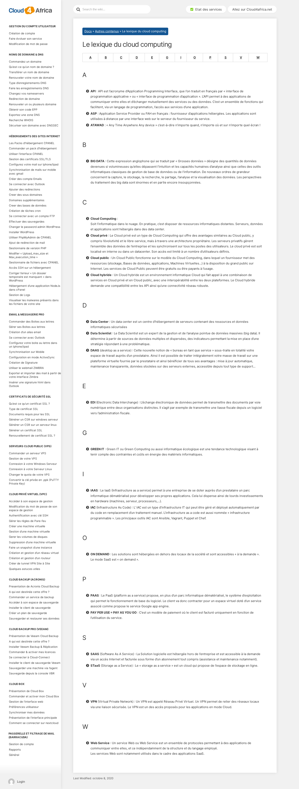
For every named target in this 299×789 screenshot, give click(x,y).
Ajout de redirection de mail (27, 242)
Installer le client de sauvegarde (30, 607)
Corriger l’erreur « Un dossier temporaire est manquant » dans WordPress (30, 277)
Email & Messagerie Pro (26, 314)
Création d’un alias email (25, 332)
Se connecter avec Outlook (27, 184)
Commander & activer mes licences (32, 652)
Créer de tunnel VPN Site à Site (29, 563)
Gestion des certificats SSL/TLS (30, 159)
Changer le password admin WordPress (34, 226)
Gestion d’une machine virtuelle (29, 531)
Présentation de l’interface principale (33, 717)
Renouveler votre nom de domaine (31, 77)
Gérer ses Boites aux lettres (27, 326)
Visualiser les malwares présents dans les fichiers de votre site (34, 302)
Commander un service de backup (31, 597)
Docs (88, 31)
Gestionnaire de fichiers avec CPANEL (34, 262)
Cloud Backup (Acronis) (27, 579)
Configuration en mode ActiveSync (32, 357)
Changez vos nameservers (26, 93)
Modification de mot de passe (28, 44)
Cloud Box (16, 684)
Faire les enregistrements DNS (29, 88)
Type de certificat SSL (23, 409)
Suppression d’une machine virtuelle (32, 542)
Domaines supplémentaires (26, 200)
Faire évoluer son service (25, 38)
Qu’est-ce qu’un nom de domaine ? (31, 66)
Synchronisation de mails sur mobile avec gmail (32, 171)
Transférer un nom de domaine (29, 72)
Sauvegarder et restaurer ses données (34, 618)
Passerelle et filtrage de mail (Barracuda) (31, 735)
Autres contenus (107, 31)
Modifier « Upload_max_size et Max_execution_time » (28, 255)
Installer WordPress (21, 232)
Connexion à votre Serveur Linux (30, 469)
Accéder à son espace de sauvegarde (34, 602)
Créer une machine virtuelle (27, 526)
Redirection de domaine (24, 98)
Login (21, 782)
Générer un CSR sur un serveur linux (33, 424)
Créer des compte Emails (25, 178)
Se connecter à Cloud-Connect (29, 657)
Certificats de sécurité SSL (30, 396)
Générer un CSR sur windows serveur (33, 419)
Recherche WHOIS (21, 120)
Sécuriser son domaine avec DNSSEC (33, 125)
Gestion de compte (21, 744)
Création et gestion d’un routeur (29, 558)
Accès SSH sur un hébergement (30, 267)
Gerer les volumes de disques (28, 536)
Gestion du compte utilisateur (32, 26)
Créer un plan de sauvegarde (28, 613)
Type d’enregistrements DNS (27, 83)
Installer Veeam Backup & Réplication (33, 646)
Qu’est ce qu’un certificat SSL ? (29, 403)
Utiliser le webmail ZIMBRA (26, 368)
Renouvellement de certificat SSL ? (32, 435)
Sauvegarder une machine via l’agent (33, 668)
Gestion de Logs (19, 295)
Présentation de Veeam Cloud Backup (33, 636)
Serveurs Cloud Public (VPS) (30, 446)
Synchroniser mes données (27, 712)
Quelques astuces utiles (24, 569)
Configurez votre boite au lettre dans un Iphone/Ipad (33, 344)
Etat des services (207, 9)
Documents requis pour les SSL (29, 414)
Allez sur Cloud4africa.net (252, 9)
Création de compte (22, 33)
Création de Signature (23, 362)
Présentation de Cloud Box (26, 691)
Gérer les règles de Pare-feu (27, 521)
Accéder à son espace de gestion (31, 501)
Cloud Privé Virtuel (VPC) (28, 494)
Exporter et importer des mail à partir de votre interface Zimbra (35, 375)
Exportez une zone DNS (24, 114)
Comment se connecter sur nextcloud (33, 723)
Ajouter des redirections (24, 189)
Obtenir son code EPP (23, 109)
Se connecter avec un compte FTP (32, 216)
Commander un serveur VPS (27, 453)
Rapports (15, 749)
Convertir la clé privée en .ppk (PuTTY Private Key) (34, 481)
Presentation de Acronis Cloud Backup (34, 586)
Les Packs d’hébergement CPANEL (32, 143)
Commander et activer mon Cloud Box (34, 696)
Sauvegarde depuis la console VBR (32, 673)
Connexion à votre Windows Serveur (33, 463)
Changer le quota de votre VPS (29, 474)
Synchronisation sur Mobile (26, 351)
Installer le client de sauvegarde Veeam (34, 662)
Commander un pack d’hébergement (33, 148)
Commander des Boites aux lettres (31, 321)
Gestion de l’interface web (26, 701)
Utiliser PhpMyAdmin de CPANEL (30, 237)
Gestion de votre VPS (23, 458)
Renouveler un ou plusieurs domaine (32, 104)
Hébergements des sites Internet (34, 136)
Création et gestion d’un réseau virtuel (34, 552)
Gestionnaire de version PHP (27, 248)
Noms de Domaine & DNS (26, 54)
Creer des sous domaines (25, 194)
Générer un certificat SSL (25, 430)
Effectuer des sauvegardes (26, 221)
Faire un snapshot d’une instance (30, 547)
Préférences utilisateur (24, 707)
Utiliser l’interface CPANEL (26, 153)
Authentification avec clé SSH (28, 515)
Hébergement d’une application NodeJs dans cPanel (34, 287)
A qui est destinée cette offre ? (29, 591)
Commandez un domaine (25, 61)
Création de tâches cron (25, 210)
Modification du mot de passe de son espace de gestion (33, 508)
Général (14, 754)
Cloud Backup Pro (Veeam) (28, 629)
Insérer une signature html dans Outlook (29, 384)
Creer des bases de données (27, 205)
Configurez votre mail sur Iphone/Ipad (33, 164)
